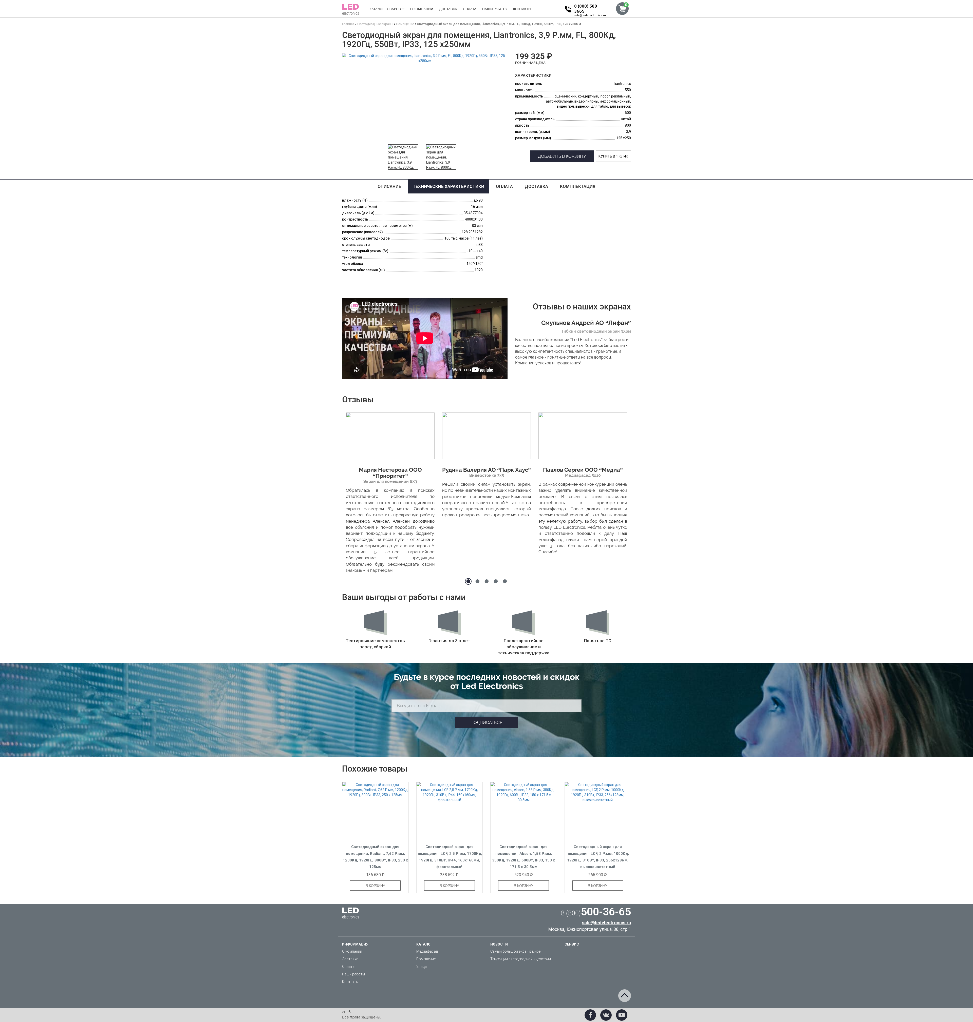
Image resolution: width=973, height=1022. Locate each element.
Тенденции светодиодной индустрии (520, 959)
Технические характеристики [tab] (448, 186)
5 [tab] (504, 581)
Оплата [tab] (504, 186)
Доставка (448, 9)
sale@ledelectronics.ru (590, 15)
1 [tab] (468, 581)
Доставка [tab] (536, 186)
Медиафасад (427, 951)
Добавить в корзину (562, 156)
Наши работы (494, 9)
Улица (421, 967)
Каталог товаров (385, 9)
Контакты (522, 9)
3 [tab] (486, 581)
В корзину (375, 886)
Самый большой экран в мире (515, 951)
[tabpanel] (390, 494)
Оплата (469, 9)
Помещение (426, 959)
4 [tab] (495, 581)
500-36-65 (596, 911)
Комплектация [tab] (577, 186)
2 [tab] (477, 581)
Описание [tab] (389, 186)
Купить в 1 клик (613, 156)
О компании (421, 9)
